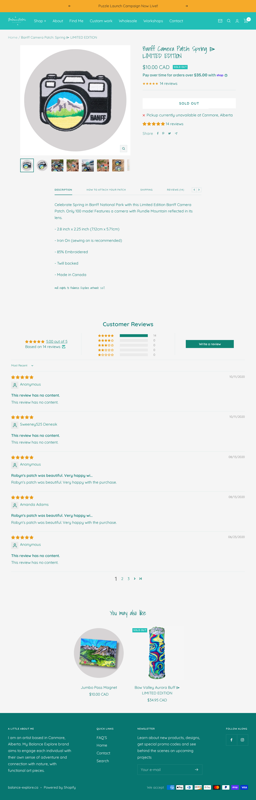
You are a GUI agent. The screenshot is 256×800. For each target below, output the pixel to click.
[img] (22, 377)
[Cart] (246, 21)
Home (13, 37)
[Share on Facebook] (158, 133)
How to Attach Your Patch (106, 189)
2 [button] (122, 578)
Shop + (40, 20)
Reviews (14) (175, 189)
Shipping (146, 189)
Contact (176, 20)
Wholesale (128, 20)
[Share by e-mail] (176, 133)
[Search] (229, 21)
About (58, 20)
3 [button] (129, 578)
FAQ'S (102, 737)
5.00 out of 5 (56, 341)
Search (103, 760)
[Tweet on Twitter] (169, 133)
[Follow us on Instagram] (242, 739)
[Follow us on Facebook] (231, 739)
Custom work (101, 20)
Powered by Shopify (60, 787)
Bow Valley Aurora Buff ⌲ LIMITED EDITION (157, 690)
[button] (154, 123)
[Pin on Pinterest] (163, 133)
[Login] (237, 21)
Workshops (153, 20)
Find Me (76, 20)
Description (63, 189)
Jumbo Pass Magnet (99, 687)
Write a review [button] (210, 344)
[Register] (196, 769)
